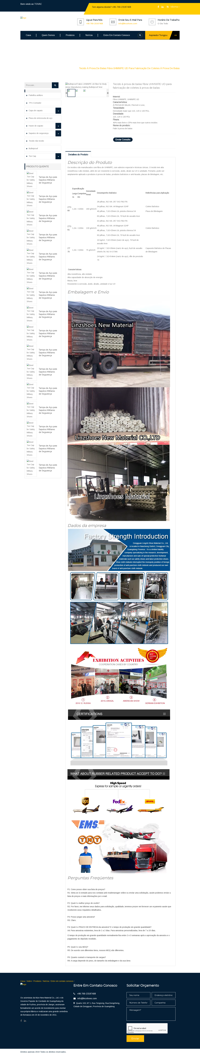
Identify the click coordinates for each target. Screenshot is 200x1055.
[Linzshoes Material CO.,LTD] (40, 18)
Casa (28, 35)
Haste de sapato (36, 126)
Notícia (89, 35)
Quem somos (48, 35)
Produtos (70, 35)
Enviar (135, 1038)
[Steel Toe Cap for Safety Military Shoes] (31, 180)
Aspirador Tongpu (158, 35)
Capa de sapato (36, 110)
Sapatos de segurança (38, 133)
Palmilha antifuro (36, 95)
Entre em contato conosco (116, 35)
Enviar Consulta (122, 140)
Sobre (29, 981)
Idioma (174, 7)
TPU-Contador (35, 103)
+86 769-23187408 (94, 23)
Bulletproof (69, 68)
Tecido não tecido (36, 141)
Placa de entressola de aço (40, 118)
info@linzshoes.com (128, 23)
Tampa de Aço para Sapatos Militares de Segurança (48, 180)
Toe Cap (32, 156)
